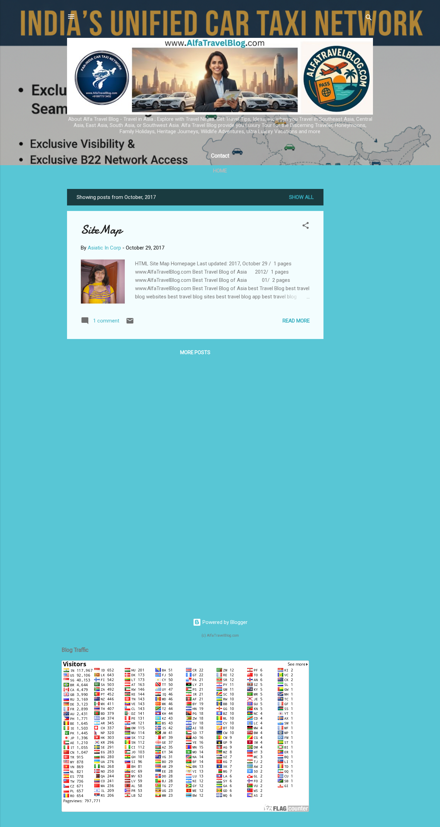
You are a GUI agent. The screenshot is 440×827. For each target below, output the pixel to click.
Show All (301, 197)
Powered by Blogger (224, 622)
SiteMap (101, 229)
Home (220, 171)
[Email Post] (130, 323)
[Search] (369, 18)
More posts (195, 352)
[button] (305, 226)
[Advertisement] (351, 292)
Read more (296, 321)
